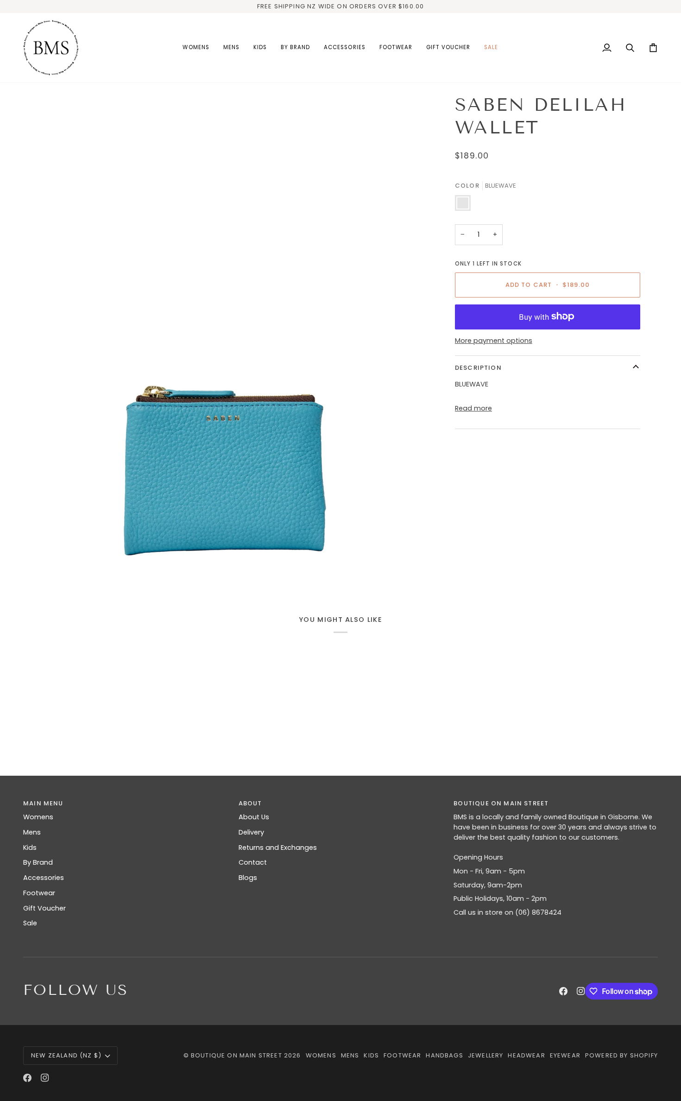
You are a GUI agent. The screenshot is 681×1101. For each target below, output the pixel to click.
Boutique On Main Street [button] (501, 803)
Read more (473, 407)
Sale (30, 923)
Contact (253, 862)
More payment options (493, 340)
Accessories (43, 877)
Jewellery (486, 1055)
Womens (38, 817)
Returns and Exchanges (278, 847)
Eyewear (565, 1055)
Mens (32, 832)
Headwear (526, 1055)
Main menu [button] (43, 803)
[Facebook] (563, 991)
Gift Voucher (44, 908)
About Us (254, 817)
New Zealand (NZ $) (66, 1055)
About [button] (250, 803)
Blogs (248, 877)
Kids (30, 847)
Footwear (39, 893)
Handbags (444, 1055)
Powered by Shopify (621, 1055)
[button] (196, 47)
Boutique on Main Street (236, 1055)
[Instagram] (581, 991)
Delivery (251, 832)
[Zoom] (223, 338)
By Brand (38, 862)
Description (478, 367)
